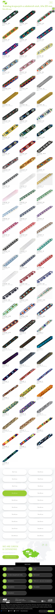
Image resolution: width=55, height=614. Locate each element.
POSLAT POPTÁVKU (10, 557)
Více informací (24, 610)
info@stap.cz (33, 601)
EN (53, 11)
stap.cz (31, 600)
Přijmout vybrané (43, 611)
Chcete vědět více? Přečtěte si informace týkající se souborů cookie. (17, 608)
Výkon (11, 610)
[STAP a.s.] (7, 2)
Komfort (17, 610)
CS (53, 8)
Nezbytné (4, 610)
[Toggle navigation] (51, 2)
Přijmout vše (50, 611)
